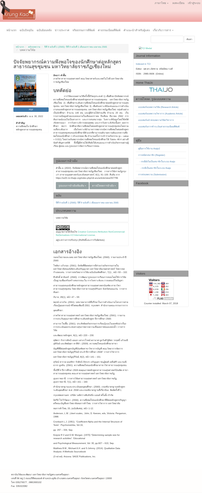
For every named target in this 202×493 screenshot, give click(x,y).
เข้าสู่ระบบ (194, 3)
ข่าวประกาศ (62, 30)
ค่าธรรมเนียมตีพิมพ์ (109, 30)
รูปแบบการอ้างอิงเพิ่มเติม (72, 185)
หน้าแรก (11, 30)
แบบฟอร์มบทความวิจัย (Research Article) (158, 107)
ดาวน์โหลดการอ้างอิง (103, 185)
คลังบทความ (34, 47)
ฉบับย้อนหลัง (44, 30)
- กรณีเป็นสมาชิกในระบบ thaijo (155, 168)
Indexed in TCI (143, 64)
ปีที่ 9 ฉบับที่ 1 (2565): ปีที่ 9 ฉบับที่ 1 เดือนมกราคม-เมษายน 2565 (75, 47)
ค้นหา (189, 39)
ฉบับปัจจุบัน (26, 30)
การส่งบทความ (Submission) (152, 174)
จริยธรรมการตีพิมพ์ (83, 30)
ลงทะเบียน (178, 3)
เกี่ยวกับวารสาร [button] (162, 30)
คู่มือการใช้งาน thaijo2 (149, 148)
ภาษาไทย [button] (161, 3)
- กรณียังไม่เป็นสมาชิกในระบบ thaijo (157, 161)
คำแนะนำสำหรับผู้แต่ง (137, 30)
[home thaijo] (161, 89)
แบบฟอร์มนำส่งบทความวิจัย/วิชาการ (156, 120)
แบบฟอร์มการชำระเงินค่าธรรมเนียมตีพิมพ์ (158, 126)
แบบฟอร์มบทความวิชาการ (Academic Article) (160, 113)
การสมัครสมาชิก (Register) (151, 155)
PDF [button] (31, 109)
